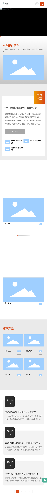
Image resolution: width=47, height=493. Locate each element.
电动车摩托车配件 (13, 177)
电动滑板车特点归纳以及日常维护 (20, 412)
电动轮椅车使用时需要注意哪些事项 (21, 474)
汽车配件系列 (11, 45)
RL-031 (29, 375)
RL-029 (29, 351)
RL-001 (8, 223)
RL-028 (8, 351)
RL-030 (8, 375)
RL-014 (8, 303)
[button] (0, 36)
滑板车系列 (9, 256)
